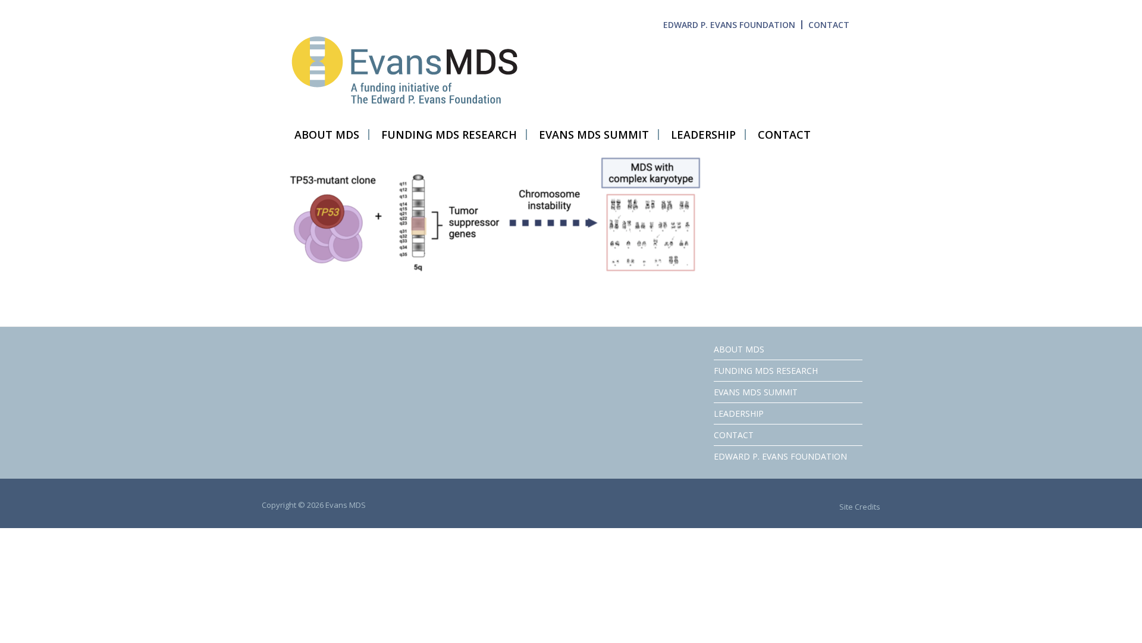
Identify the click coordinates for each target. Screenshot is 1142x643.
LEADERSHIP (739, 413)
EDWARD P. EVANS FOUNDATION (729, 24)
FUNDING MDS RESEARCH (766, 370)
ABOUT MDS (739, 349)
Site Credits (859, 506)
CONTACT (828, 24)
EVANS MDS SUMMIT (756, 392)
